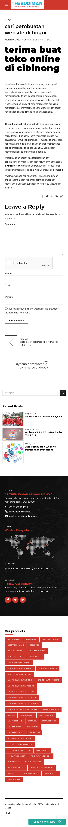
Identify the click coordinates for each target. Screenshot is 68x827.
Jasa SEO (38, 148)
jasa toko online (15, 721)
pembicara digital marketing (20, 744)
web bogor (12, 773)
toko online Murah (16, 768)
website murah (14, 779)
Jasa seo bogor (27, 715)
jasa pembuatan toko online (20, 668)
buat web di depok (37, 651)
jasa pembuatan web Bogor (19, 674)
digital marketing (15, 656)
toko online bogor (33, 762)
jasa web (32, 721)
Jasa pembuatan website (48, 680)
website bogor (51, 773)
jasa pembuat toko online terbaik (22, 709)
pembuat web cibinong (41, 756)
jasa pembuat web (51, 709)
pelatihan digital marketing (20, 738)
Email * (8, 285)
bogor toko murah (16, 645)
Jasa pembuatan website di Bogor (22, 697)
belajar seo (31, 639)
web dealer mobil (30, 773)
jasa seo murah (46, 715)
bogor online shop (51, 639)
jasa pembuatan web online (20, 680)
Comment (10, 224)
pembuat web (42, 750)
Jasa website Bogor (16, 733)
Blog (8, 20)
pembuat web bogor (16, 756)
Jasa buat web (35, 656)
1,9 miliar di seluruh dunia (17, 165)
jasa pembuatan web (48, 668)
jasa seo (11, 715)
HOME (7, 813)
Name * (8, 273)
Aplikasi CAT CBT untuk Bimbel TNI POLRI (44, 434)
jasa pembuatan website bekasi (21, 686)
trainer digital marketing (42, 768)
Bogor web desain (15, 651)
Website (9, 297)
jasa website (32, 727)
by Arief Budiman (33, 39)
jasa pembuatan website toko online (23, 703)
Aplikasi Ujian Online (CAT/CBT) (44, 416)
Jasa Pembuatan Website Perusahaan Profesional (40, 448)
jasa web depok (14, 727)
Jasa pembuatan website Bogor (21, 692)
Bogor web (34, 645)
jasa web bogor (49, 721)
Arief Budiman (14, 639)
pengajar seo (13, 762)
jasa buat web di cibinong (19, 662)
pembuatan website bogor (19, 750)
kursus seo (35, 733)
